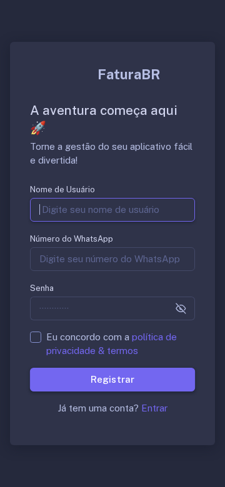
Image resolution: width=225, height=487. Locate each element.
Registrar (112, 379)
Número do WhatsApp (71, 239)
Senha (42, 288)
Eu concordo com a (111, 344)
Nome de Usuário (62, 189)
